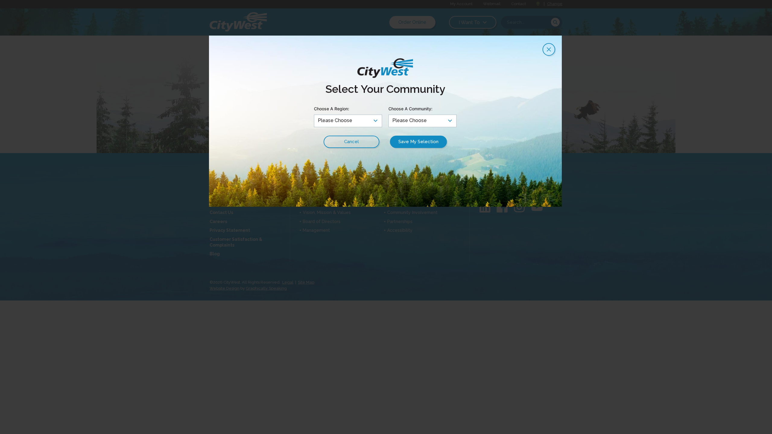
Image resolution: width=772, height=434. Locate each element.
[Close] (549, 49)
